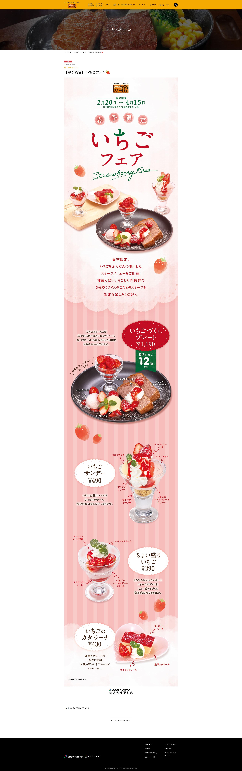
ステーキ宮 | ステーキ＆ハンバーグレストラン (72, 5)
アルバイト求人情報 (100, 5)
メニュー (108, 5)
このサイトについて (170, 744)
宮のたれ (153, 5)
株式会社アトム (93, 756)
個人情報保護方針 (150, 753)
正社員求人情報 (91, 5)
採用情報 (147, 748)
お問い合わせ (149, 757)
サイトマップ (168, 748)
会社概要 (147, 744)
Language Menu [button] (163, 5)
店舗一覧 (116, 5)
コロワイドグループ (73, 756)
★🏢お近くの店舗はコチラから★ (77, 708)
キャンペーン (143, 5)
